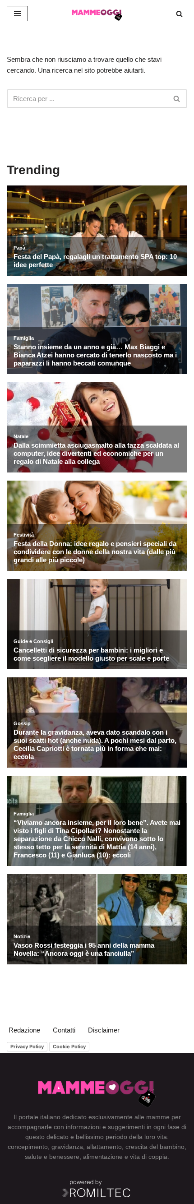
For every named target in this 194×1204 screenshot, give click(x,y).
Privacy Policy (27, 1046)
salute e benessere (52, 1156)
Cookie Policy (69, 1046)
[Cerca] (179, 13)
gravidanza (67, 1146)
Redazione (24, 1030)
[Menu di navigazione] (17, 13)
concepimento (28, 1146)
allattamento (104, 1146)
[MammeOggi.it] (97, 13)
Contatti (64, 1030)
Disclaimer (104, 1030)
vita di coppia (148, 1156)
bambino (172, 1146)
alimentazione (103, 1156)
